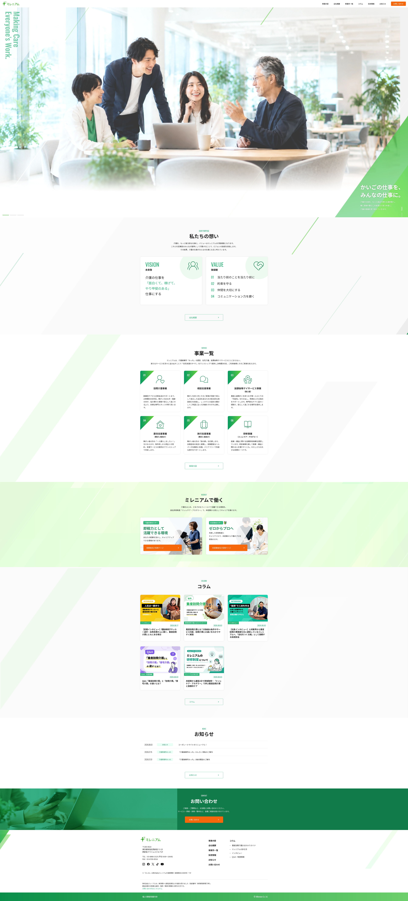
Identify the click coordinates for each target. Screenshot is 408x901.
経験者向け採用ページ (155, 548)
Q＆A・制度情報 (238, 857)
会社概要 (337, 4)
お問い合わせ (398, 3)
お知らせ (383, 4)
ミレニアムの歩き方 (239, 849)
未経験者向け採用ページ (221, 548)
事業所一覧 (349, 4)
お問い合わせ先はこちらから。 (152, 888)
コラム (360, 4)
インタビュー (237, 853)
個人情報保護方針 (150, 896)
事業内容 (325, 4)
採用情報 (371, 4)
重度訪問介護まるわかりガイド (244, 845)
